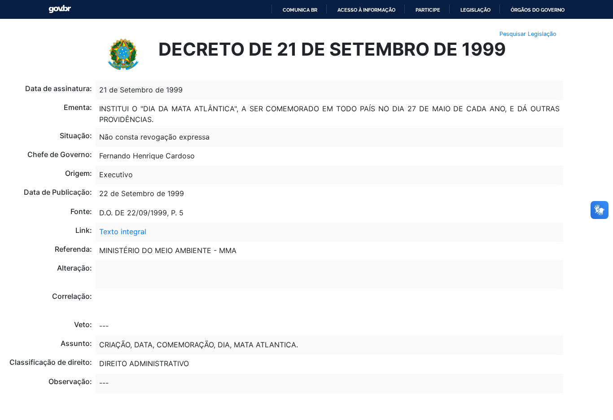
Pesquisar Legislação (527, 34)
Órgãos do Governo (538, 10)
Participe (428, 10)
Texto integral (122, 231)
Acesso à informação (366, 10)
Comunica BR (300, 10)
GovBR (59, 9)
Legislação (475, 10)
